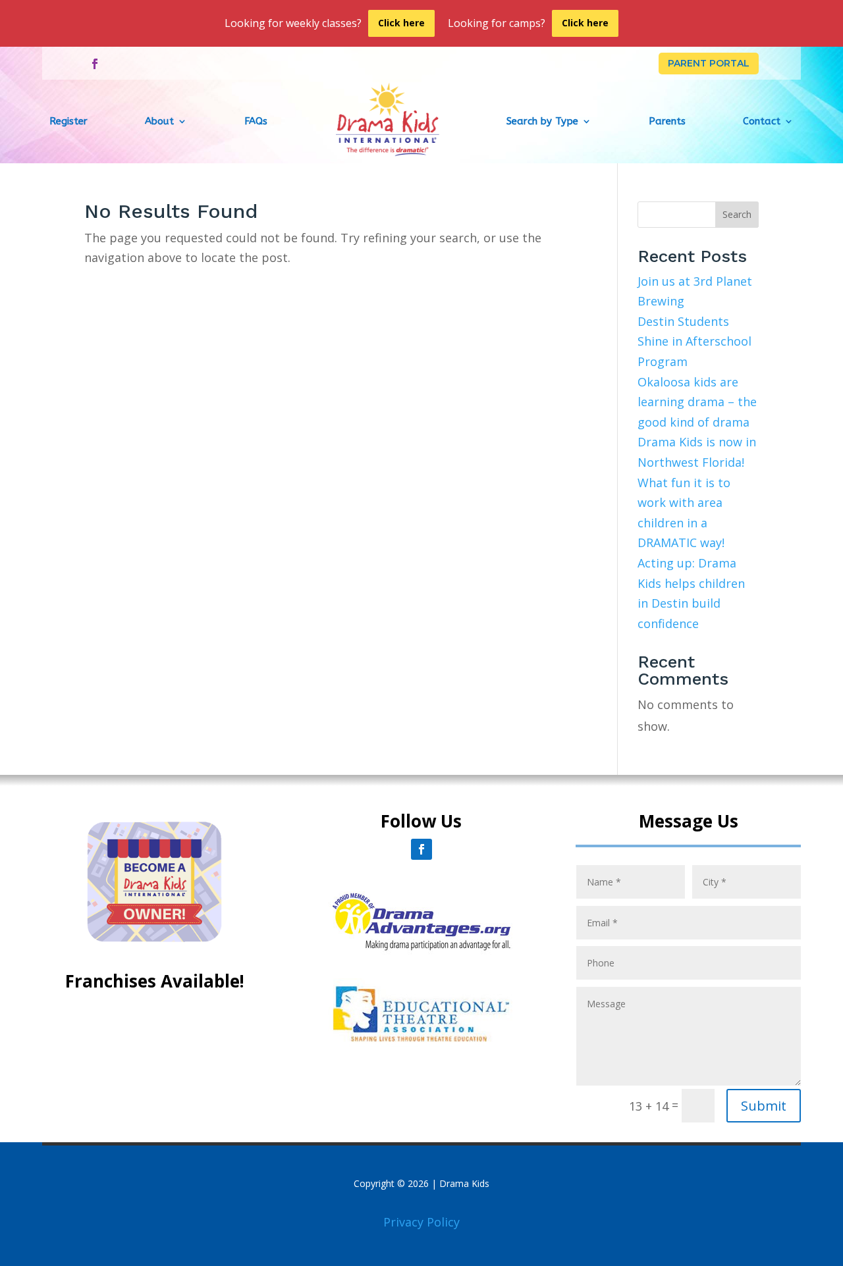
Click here (401, 22)
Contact (761, 121)
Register (68, 121)
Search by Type (542, 121)
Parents (667, 121)
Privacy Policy (421, 1222)
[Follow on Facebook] (94, 63)
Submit (763, 1106)
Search (736, 214)
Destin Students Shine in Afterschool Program (694, 341)
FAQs (255, 121)
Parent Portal (708, 63)
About (159, 121)
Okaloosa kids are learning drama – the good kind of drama (697, 402)
